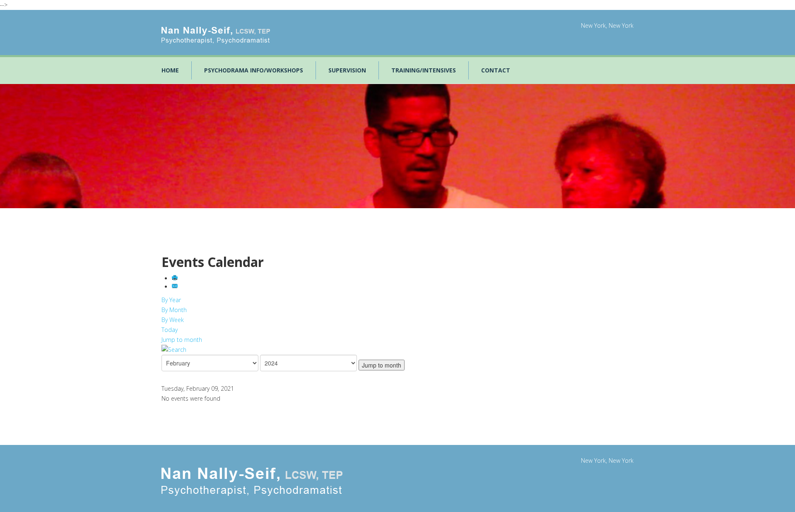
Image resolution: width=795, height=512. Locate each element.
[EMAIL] (175, 287)
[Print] (175, 278)
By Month (174, 310)
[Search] (397, 350)
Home (170, 70)
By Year (171, 300)
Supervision (347, 70)
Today (169, 330)
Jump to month (181, 340)
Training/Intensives (423, 70)
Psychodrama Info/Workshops (253, 70)
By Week (172, 320)
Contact (495, 70)
